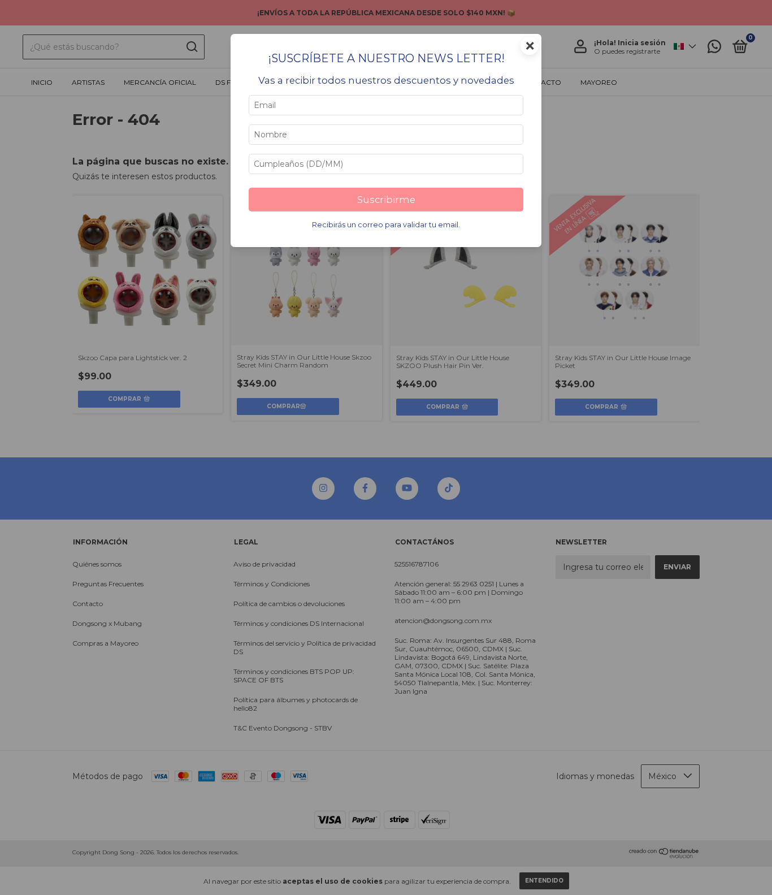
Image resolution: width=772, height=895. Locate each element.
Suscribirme (386, 199)
